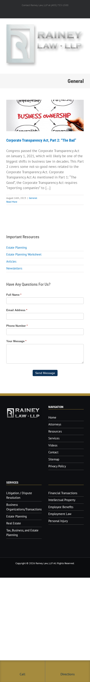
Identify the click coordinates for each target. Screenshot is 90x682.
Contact (53, 452)
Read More (11, 201)
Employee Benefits (60, 507)
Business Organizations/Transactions (24, 507)
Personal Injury (58, 521)
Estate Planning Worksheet (23, 254)
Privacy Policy (57, 466)
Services (53, 438)
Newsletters (14, 268)
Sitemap (53, 459)
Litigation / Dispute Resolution (19, 495)
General (33, 197)
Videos (52, 445)
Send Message (45, 373)
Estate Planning (16, 247)
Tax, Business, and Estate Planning (22, 532)
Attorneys (54, 424)
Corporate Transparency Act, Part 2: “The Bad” (41, 140)
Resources (55, 431)
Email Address (16, 310)
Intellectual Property (61, 500)
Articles (11, 261)
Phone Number (17, 325)
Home (52, 417)
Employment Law (59, 514)
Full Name (13, 294)
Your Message (16, 341)
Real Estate (13, 523)
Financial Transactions (62, 493)
